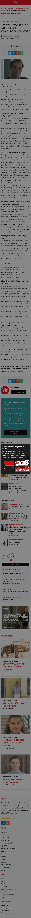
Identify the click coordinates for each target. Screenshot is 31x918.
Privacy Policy (14, 459)
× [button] (27, 446)
